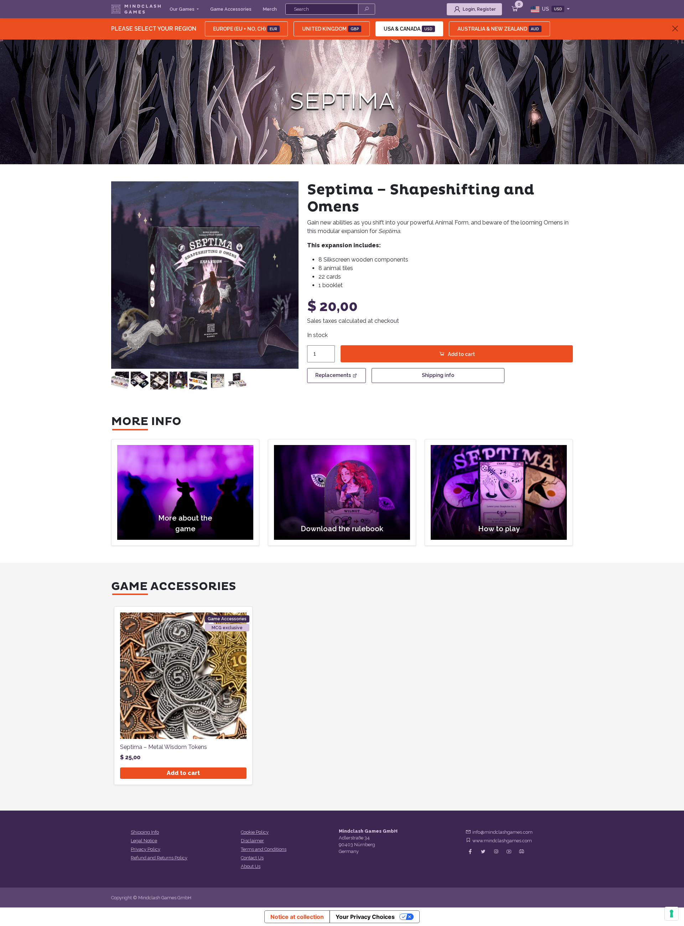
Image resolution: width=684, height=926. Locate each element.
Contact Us (252, 857)
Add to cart (461, 354)
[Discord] (521, 851)
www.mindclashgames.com (502, 840)
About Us (250, 866)
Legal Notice (144, 840)
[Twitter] (483, 851)
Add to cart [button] (183, 773)
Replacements (333, 375)
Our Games (183, 9)
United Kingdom (330, 29)
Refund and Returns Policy (159, 857)
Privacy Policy (145, 849)
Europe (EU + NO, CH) (245, 29)
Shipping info (438, 375)
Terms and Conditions (263, 849)
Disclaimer (252, 840)
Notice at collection (297, 916)
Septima (342, 102)
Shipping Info (145, 832)
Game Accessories (231, 9)
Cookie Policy (255, 832)
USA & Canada (408, 29)
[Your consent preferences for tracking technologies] (671, 913)
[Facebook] (470, 851)
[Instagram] (496, 851)
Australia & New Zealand (498, 29)
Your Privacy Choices (365, 916)
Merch (270, 9)
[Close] (675, 28)
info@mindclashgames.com (502, 832)
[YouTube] (509, 851)
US (551, 9)
